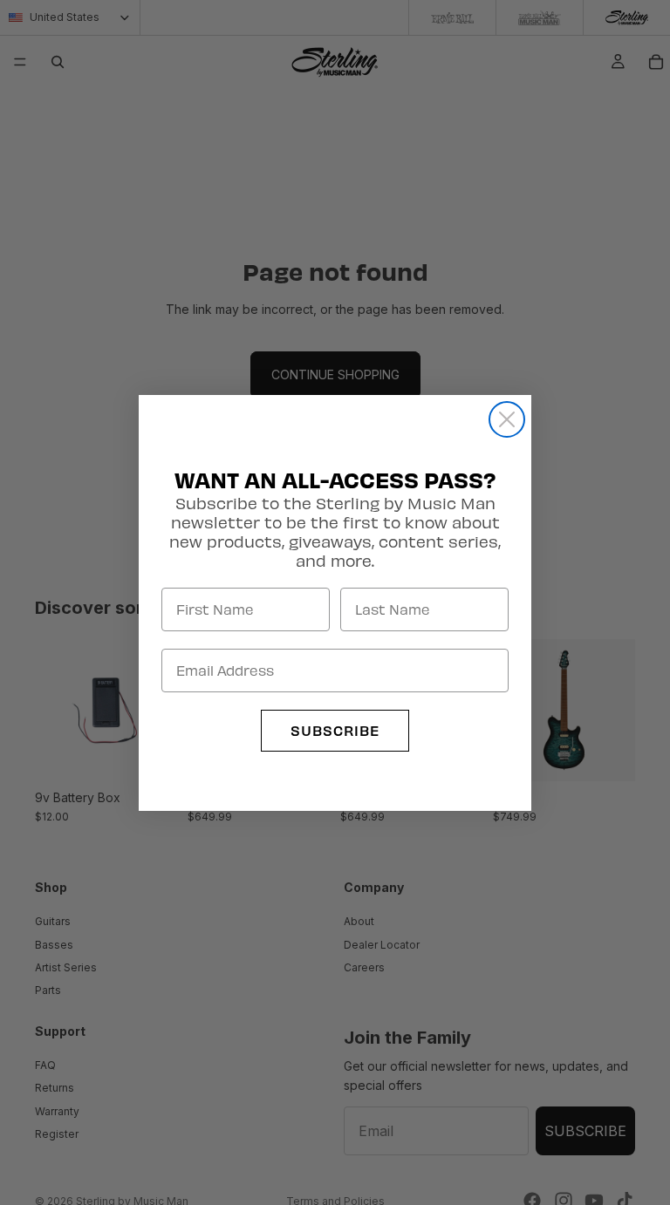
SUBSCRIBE (335, 730)
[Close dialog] (506, 419)
